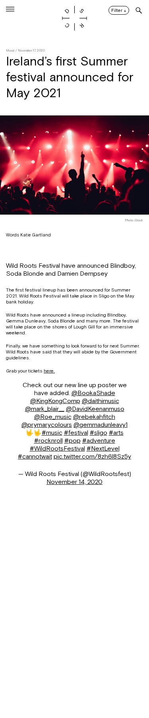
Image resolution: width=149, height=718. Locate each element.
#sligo (98, 433)
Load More (74, 679)
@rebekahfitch (94, 417)
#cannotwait (35, 457)
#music (52, 433)
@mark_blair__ (44, 409)
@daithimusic (100, 401)
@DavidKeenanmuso (95, 409)
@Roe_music (53, 417)
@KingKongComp (55, 401)
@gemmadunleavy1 (101, 425)
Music (10, 50)
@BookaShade (93, 393)
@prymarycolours (46, 425)
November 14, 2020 (74, 482)
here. (49, 371)
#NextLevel (103, 449)
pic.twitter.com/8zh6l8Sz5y (92, 457)
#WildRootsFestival (57, 449)
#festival (76, 433)
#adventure (98, 441)
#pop (72, 441)
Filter (118, 11)
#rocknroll (48, 441)
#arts (116, 433)
